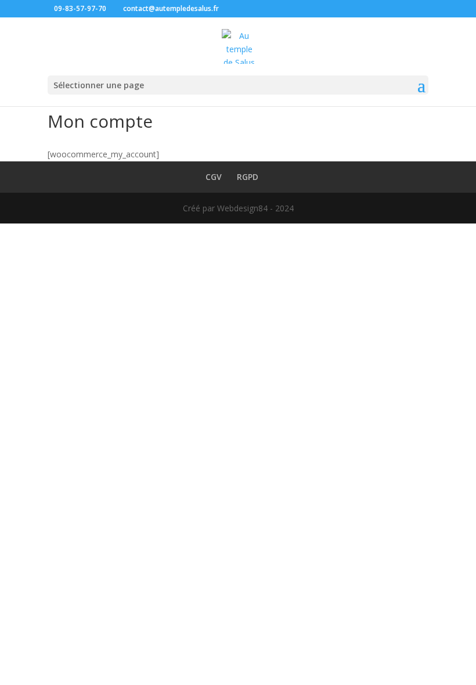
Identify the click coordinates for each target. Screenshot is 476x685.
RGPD (247, 176)
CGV (213, 176)
